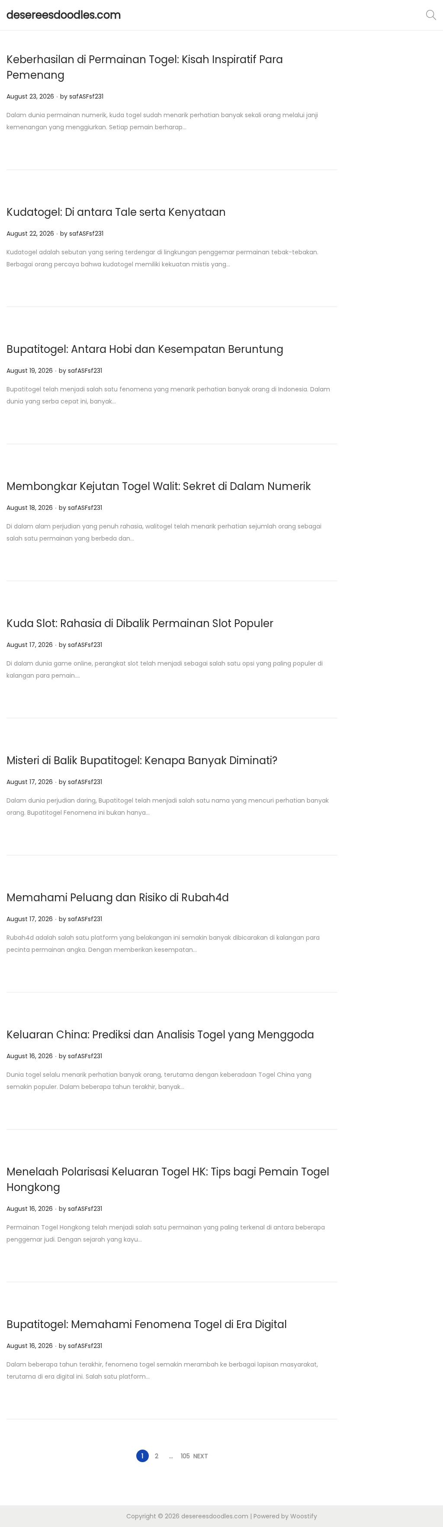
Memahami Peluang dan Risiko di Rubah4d (117, 897)
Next (200, 1456)
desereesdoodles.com (63, 15)
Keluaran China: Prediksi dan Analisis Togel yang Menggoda (160, 1035)
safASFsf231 (86, 96)
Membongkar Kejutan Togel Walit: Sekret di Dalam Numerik (158, 486)
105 (185, 1456)
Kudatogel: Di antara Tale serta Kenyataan (116, 212)
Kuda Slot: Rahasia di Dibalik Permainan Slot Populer (139, 623)
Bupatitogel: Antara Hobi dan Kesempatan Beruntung (144, 349)
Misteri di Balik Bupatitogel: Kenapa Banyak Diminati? (141, 760)
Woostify (303, 1516)
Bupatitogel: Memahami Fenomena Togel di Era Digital (146, 1324)
